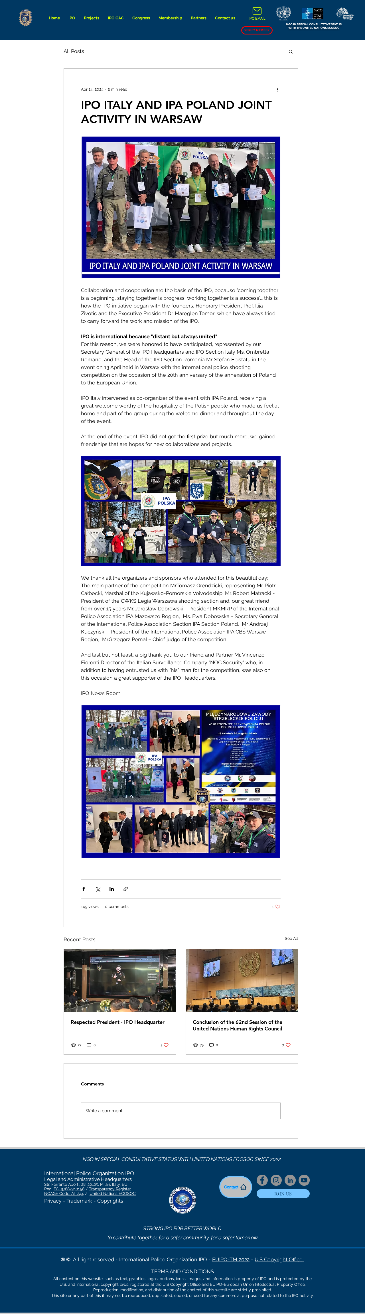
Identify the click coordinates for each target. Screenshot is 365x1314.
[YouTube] (304, 1180)
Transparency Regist (108, 1189)
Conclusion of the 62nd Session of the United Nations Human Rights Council (237, 1025)
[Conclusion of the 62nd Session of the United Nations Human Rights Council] (242, 980)
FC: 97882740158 (69, 1189)
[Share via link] (125, 889)
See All (291, 938)
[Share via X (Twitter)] (97, 889)
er (129, 1189)
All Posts (74, 51)
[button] (72, 18)
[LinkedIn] (290, 1180)
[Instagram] (276, 1180)
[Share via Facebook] (83, 889)
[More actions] (277, 89)
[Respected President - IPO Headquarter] (120, 980)
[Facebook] (262, 1180)
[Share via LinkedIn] (111, 889)
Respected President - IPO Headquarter (118, 1022)
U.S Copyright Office (279, 1259)
